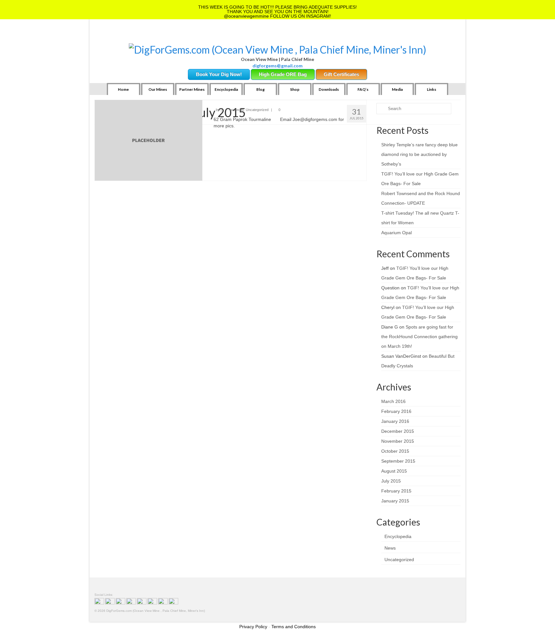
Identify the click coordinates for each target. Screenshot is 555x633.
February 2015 (396, 490)
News (390, 548)
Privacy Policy (253, 626)
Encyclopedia (397, 536)
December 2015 (397, 431)
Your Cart (149, 35)
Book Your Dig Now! (219, 74)
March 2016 (393, 401)
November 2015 (397, 441)
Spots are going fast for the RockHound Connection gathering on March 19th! (419, 336)
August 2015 (394, 471)
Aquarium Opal (396, 232)
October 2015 (395, 451)
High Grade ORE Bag (283, 74)
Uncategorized (257, 110)
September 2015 (398, 461)
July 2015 (391, 480)
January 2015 (395, 500)
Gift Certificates (341, 74)
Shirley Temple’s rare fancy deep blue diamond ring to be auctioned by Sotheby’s (419, 154)
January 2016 (395, 421)
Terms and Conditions (293, 626)
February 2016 (396, 411)
